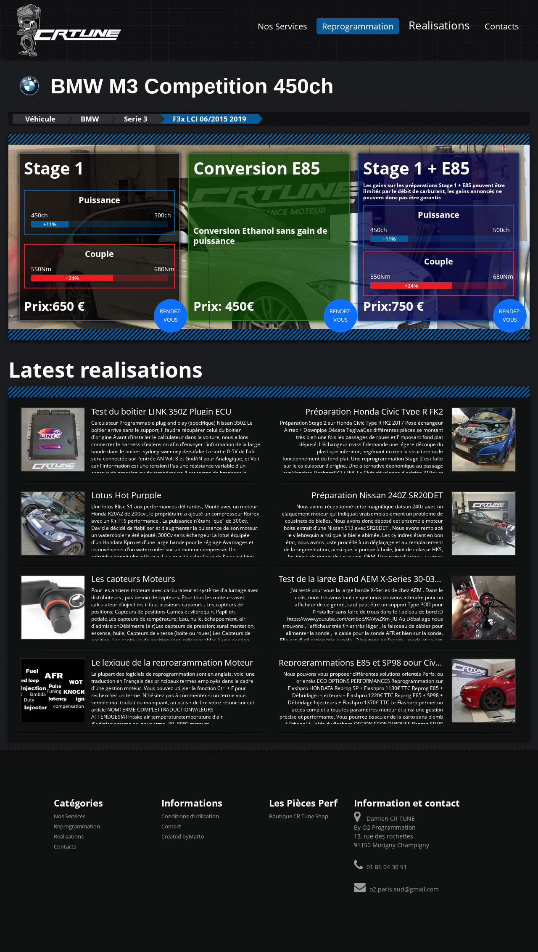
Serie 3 (136, 119)
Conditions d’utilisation (190, 816)
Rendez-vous (171, 315)
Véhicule (40, 119)
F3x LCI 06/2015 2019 (209, 119)
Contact (171, 826)
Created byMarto (182, 836)
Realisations (439, 25)
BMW (90, 119)
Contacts (502, 26)
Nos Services (282, 26)
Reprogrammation (357, 26)
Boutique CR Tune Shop (298, 816)
